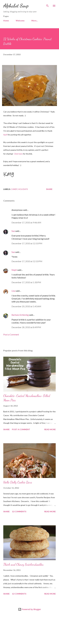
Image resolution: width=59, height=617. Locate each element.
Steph (14, 270)
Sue (13, 231)
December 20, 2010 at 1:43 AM (26, 306)
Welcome (20, 20)
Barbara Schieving (20, 314)
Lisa (13, 290)
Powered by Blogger (31, 609)
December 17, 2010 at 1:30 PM (26, 282)
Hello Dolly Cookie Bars (17, 482)
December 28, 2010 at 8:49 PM (26, 327)
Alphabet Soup (16, 6)
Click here (18, 154)
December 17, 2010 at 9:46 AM (26, 222)
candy (14, 189)
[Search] (47, 5)
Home (6, 20)
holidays (23, 189)
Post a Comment (11, 334)
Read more (50, 429)
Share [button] (49, 189)
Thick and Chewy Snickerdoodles (23, 564)
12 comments (19, 511)
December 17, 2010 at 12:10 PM (27, 243)
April (5, 134)
